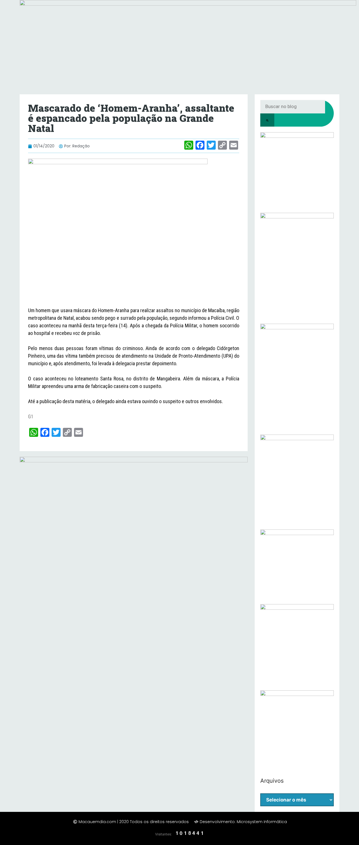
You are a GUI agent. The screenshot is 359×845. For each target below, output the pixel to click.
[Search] (267, 120)
